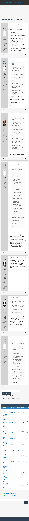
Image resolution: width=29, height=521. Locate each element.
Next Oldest (6, 395)
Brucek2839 (12, 438)
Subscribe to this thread (11, 495)
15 (18, 422)
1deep (12, 450)
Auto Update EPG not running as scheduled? (5, 412)
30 (18, 450)
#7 (25, 337)
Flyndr (12, 455)
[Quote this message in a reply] (26, 55)
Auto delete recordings (5, 439)
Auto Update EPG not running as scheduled (5, 431)
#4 (25, 164)
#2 (25, 59)
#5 (25, 257)
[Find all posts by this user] (3, 55)
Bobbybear (12, 432)
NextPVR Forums (13, 2)
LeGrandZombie (12, 422)
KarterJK (11, 166)
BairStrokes (12, 412)
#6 (25, 297)
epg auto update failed (5, 450)
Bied (12, 444)
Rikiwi (12, 485)
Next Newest (13, 395)
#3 (25, 114)
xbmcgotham (12, 472)
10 (18, 432)
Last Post (27, 413)
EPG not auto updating (5, 456)
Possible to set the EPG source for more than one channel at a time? (5, 422)
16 (18, 485)
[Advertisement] (14, 10)
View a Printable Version (11, 493)
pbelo (12, 461)
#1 (25, 24)
